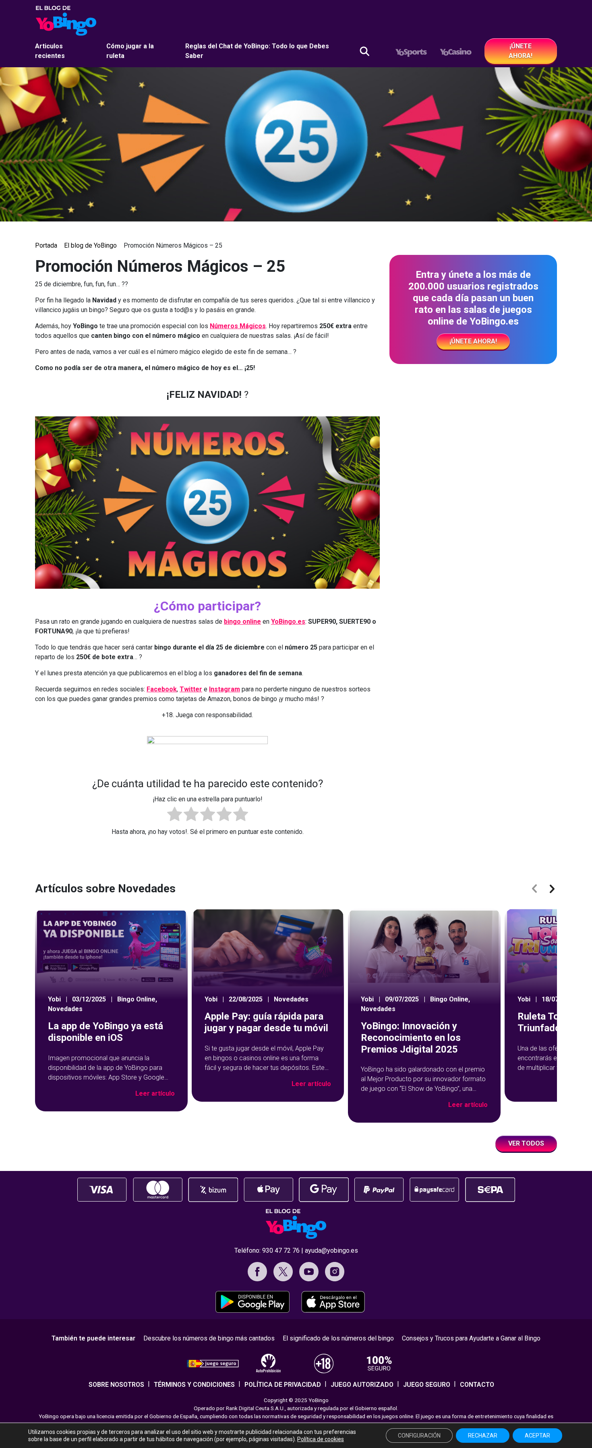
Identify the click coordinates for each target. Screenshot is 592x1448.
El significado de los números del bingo (338, 1338)
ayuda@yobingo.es (331, 1250)
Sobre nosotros (116, 1384)
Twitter (191, 689)
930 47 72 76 (281, 1250)
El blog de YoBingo (90, 245)
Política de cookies (320, 1439)
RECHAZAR (482, 1435)
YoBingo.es (288, 621)
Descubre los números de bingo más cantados (209, 1338)
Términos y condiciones (194, 1384)
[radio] (174, 815)
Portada (46, 245)
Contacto (477, 1384)
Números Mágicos (238, 326)
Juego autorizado (362, 1384)
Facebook (162, 689)
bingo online (242, 621)
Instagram (224, 689)
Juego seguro (426, 1384)
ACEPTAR (537, 1435)
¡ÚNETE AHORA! (520, 51)
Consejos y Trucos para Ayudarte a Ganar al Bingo (471, 1338)
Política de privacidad (282, 1384)
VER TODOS (526, 1143)
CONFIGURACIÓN (419, 1435)
